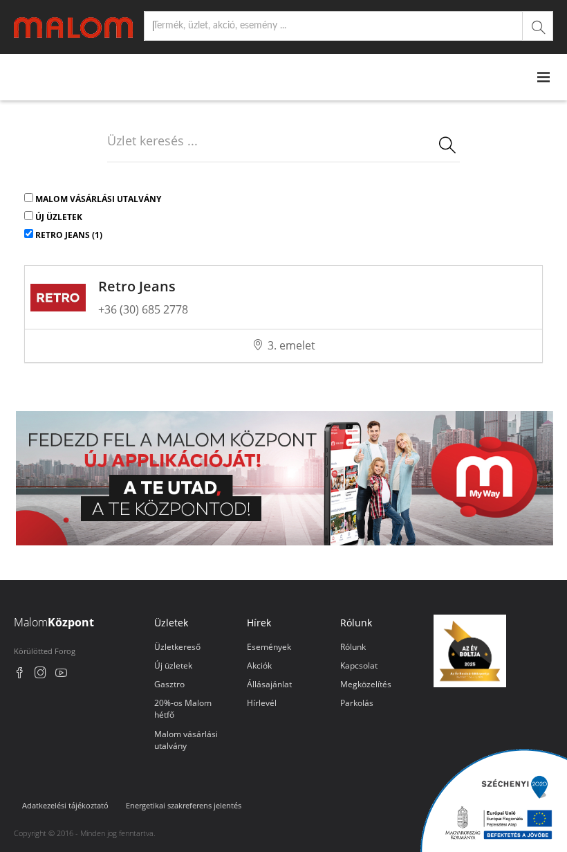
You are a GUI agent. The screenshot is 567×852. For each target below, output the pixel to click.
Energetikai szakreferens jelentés (183, 805)
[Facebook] (20, 674)
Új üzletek (58, 217)
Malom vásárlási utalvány (98, 199)
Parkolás (356, 703)
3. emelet (291, 345)
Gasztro (169, 684)
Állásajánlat (269, 684)
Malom (54, 622)
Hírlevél (262, 703)
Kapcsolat (359, 665)
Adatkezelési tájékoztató (65, 805)
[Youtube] (61, 674)
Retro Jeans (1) (68, 235)
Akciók (259, 665)
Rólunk (353, 647)
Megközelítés (365, 684)
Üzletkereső (177, 647)
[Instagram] (40, 674)
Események (269, 647)
